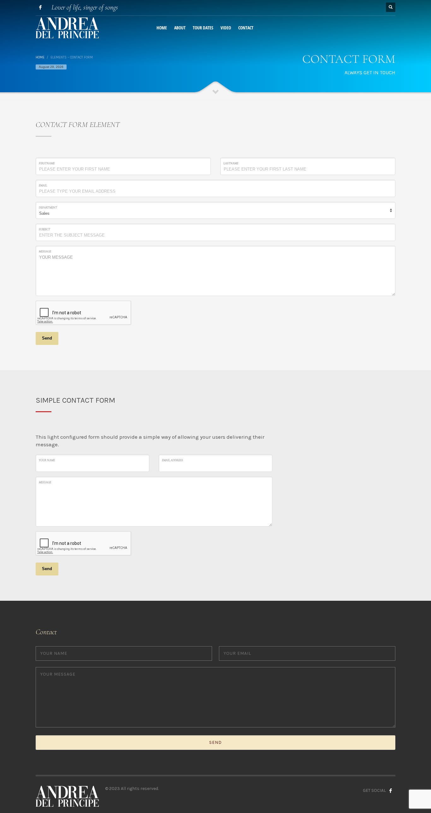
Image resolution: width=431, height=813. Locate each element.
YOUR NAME (47, 460)
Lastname (230, 163)
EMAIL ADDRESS (172, 460)
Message (45, 251)
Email (43, 185)
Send (47, 338)
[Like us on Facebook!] (390, 790)
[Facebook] (40, 7)
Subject (44, 229)
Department (48, 207)
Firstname (47, 163)
